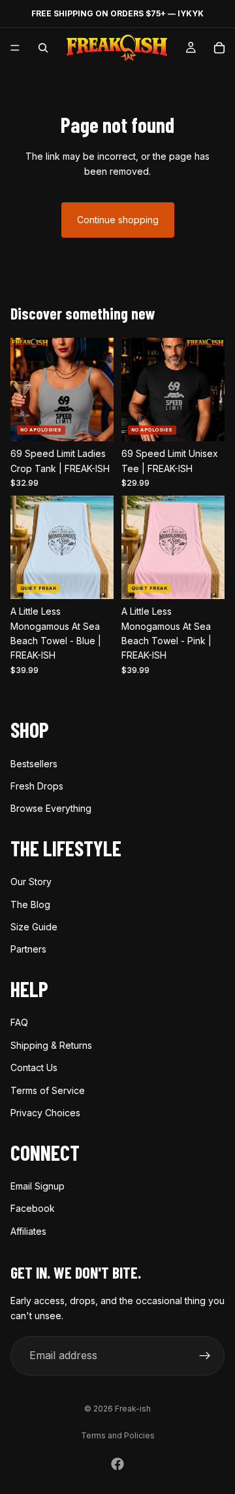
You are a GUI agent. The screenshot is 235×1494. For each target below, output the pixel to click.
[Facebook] (117, 1464)
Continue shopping (118, 219)
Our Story (31, 882)
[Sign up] (205, 1356)
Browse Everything (50, 808)
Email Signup (37, 1186)
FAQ (19, 1023)
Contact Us (33, 1068)
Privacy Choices (45, 1112)
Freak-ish (133, 1408)
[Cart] (219, 47)
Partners (28, 949)
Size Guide (33, 926)
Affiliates (28, 1231)
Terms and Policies (118, 1435)
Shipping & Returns (51, 1045)
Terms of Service (47, 1090)
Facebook (32, 1208)
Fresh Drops (36, 786)
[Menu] (15, 48)
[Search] (43, 47)
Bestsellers (33, 763)
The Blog (30, 904)
